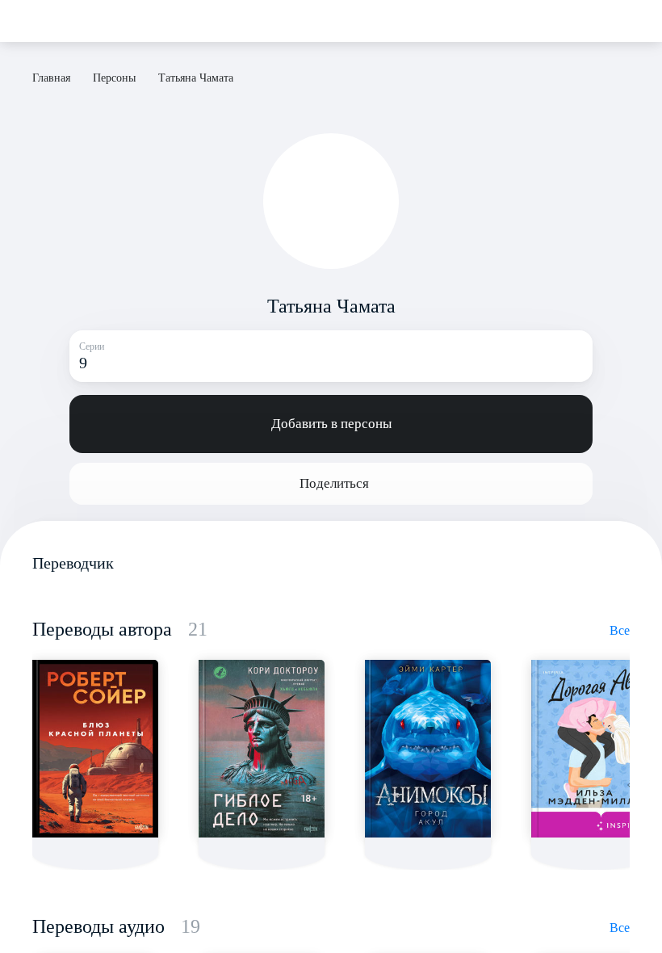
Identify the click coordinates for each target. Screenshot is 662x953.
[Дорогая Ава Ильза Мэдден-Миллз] (594, 749)
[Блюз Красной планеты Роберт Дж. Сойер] (95, 749)
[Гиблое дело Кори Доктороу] (262, 749)
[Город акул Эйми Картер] (428, 749)
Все (620, 630)
